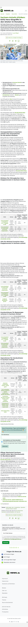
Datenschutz (5, 581)
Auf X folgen (7, 557)
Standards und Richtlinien (8, 583)
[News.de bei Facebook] (14, 621)
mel (1, 504)
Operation (23, 507)
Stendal (15, 508)
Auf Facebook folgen (9, 554)
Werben (4, 588)
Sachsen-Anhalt (9, 508)
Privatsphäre (5, 612)
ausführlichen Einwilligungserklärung (12, 539)
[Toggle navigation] (25, 11)
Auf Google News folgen (10, 559)
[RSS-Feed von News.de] (18, 621)
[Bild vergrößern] (27, 45)
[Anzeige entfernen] (27, 622)
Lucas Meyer (16, 33)
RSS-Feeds (4, 597)
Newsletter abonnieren (9, 562)
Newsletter (4, 593)
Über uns (4, 590)
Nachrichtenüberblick (7, 602)
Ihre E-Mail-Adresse (5, 434)
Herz (13, 507)
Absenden (5, 446)
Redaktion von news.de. (15, 512)
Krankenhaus (17, 507)
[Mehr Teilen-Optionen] (18, 41)
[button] (14, 37)
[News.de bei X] (16, 621)
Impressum (5, 578)
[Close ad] (1, 8)
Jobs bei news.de (6, 606)
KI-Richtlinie (5, 609)
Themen (4, 600)
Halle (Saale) (8, 507)
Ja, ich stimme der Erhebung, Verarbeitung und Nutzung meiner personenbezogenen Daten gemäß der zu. (13, 538)
